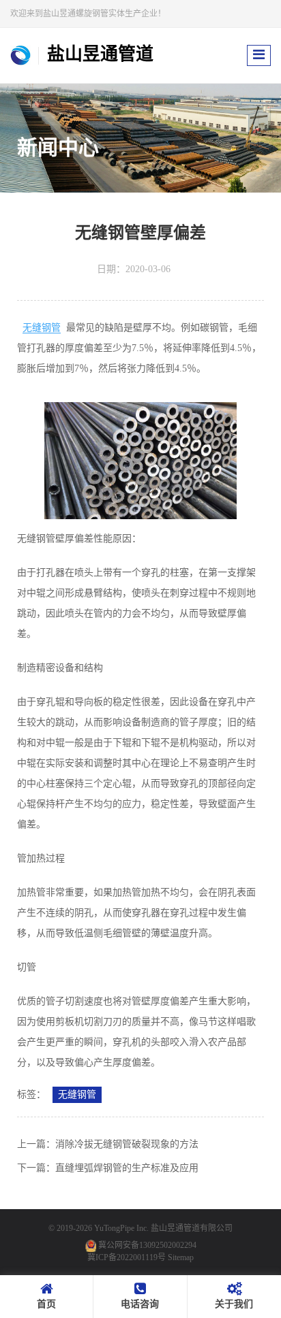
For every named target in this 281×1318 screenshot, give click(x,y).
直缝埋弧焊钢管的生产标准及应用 (126, 1168)
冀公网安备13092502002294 (147, 1245)
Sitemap (181, 1257)
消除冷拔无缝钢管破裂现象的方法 (126, 1144)
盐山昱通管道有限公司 (192, 1228)
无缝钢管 (42, 328)
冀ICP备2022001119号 (126, 1257)
